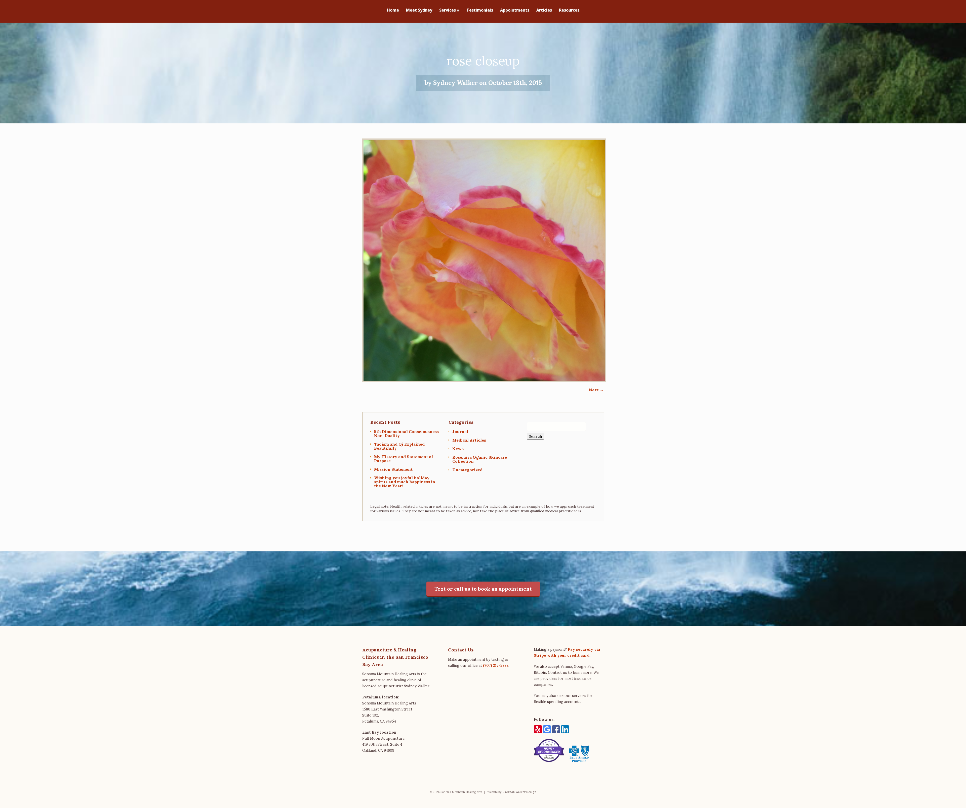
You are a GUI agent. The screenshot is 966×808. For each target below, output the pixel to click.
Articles (544, 10)
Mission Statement (393, 469)
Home (393, 10)
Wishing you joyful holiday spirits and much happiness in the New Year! (404, 481)
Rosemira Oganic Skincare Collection (479, 459)
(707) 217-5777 (495, 665)
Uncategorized (467, 469)
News (458, 448)
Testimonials (479, 10)
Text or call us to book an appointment (483, 589)
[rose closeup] (484, 380)
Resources (569, 10)
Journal (460, 431)
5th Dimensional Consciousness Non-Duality (406, 433)
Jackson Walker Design (519, 792)
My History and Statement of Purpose (403, 458)
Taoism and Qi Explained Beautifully (399, 446)
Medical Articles (469, 440)
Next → (596, 389)
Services (449, 10)
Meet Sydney (419, 10)
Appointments (514, 10)
